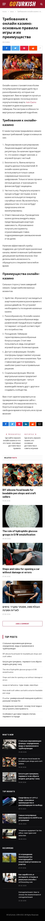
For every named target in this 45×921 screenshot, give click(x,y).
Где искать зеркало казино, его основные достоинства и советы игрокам (32, 443)
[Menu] (4, 4)
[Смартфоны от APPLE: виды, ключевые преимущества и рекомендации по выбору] (9, 801)
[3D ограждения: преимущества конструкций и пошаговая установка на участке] (9, 857)
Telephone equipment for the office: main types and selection (30, 832)
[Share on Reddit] (33, 48)
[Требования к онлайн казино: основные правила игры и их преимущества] (22, 67)
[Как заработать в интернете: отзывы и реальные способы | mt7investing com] (9, 878)
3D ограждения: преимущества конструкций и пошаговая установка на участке (29, 859)
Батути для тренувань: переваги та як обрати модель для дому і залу (29, 776)
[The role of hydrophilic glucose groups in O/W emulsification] (22, 516)
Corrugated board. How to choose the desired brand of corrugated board (29, 894)
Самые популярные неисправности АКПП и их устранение (30, 817)
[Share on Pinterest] (24, 48)
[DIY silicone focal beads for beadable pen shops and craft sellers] (22, 475)
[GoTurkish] (23, 4)
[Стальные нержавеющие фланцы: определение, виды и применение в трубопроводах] (9, 744)
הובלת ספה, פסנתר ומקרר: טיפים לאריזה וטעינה (20, 685)
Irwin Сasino (31, 102)
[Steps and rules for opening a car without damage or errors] (22, 554)
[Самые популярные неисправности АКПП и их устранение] (9, 818)
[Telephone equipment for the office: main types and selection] (9, 833)
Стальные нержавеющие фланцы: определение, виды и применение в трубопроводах (18, 646)
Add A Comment (22, 624)
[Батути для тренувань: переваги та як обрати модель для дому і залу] (9, 777)
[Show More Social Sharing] (40, 48)
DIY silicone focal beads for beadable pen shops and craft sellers (19, 493)
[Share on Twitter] (15, 48)
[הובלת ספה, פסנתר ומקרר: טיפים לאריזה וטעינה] (22, 592)
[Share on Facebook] (6, 48)
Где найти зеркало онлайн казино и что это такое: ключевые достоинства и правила (12, 443)
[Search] (41, 4)
